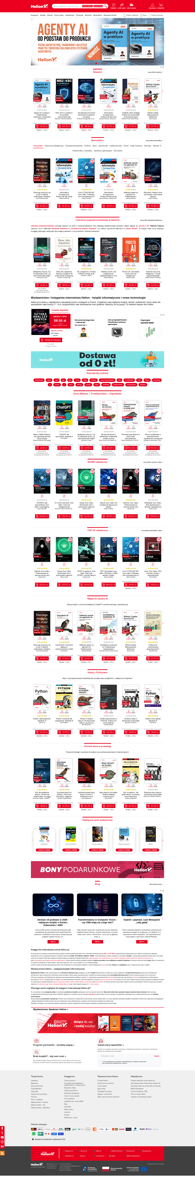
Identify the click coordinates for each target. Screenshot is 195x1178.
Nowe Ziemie (131, 228)
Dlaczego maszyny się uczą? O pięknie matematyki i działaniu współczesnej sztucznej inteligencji (42, 196)
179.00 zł (66, 516)
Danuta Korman (104, 119)
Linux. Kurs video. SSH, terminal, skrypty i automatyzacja (153, 573)
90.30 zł (155, 448)
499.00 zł (110, 584)
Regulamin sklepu (70, 1088)
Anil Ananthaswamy (42, 198)
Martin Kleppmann (127, 440)
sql (119, 380)
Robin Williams (80, 982)
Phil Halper (47, 440)
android (106, 385)
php (85, 380)
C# (87, 977)
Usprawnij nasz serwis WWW (73, 1101)
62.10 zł (43, 448)
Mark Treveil (103, 440)
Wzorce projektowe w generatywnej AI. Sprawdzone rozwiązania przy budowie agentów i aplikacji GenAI (153, 438)
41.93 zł (43, 285)
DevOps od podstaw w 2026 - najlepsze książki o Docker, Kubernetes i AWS (53, 922)
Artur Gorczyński (60, 509)
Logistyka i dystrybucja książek (141, 1097)
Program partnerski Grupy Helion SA (143, 1080)
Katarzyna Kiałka (114, 198)
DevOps (147, 146)
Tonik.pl (161, 1164)
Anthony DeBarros (130, 798)
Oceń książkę (102, 1086)
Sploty (113, 1156)
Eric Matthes (64, 722)
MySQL (42, 979)
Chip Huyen (64, 651)
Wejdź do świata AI (97, 598)
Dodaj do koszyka (53, 340)
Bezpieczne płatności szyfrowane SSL (50, 1139)
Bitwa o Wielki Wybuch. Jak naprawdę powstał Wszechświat (42, 436)
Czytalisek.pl (100, 1156)
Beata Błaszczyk (65, 984)
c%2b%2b (129, 380)
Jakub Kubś (130, 509)
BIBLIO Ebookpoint (137, 1089)
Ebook (55, 335)
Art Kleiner (157, 277)
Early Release (81, 393)
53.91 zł (65, 448)
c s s (77, 380)
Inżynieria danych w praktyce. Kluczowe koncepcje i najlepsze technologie (64, 796)
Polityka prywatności (71, 1090)
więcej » (124, 1063)
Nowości (88, 15)
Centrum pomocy (69, 1080)
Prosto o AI (144, 226)
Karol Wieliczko (86, 798)
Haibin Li (42, 798)
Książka (56, 333)
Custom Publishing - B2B (139, 1091)
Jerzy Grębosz (94, 984)
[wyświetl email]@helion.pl (72, 1166)
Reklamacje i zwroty (70, 1117)
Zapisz (156, 1056)
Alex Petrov (108, 798)
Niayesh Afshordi (38, 440)
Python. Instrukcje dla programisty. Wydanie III (64, 720)
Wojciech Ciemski (60, 119)
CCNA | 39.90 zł (88, 6)
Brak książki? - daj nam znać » (49, 1056)
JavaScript (103, 146)
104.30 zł (132, 448)
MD (69, 277)
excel (57, 385)
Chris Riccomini (138, 440)
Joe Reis (60, 798)
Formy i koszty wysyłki (71, 1096)
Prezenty (34, 1097)
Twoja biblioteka (36, 1089)
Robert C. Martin (86, 275)
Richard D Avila (104, 651)
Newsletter (67, 1107)
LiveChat (67, 1112)
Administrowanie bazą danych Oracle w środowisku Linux (86, 794)
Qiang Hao (147, 796)
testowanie (131, 385)
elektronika (134, 958)
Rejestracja (34, 1083)
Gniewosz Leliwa (42, 277)
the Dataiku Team (112, 440)
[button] (88, 63)
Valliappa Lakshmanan (151, 440)
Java (94, 146)
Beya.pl (82, 1156)
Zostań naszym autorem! (106, 1083)
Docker (111, 977)
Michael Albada (131, 198)
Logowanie (34, 1080)
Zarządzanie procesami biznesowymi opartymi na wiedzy (86, 115)
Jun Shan (35, 798)
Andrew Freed (125, 119)
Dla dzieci (118, 151)
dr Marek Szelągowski (84, 119)
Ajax (114, 979)
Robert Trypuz (130, 277)
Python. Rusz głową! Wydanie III (153, 720)
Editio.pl (98, 1151)
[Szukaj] (105, 6)
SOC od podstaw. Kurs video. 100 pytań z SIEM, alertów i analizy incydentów (108, 574)
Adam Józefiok (86, 198)
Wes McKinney (86, 724)
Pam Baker (64, 438)
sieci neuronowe (107, 380)
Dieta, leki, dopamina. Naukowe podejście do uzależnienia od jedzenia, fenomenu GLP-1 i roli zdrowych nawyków (64, 276)
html (96, 385)
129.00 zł (88, 516)
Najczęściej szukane (97, 373)
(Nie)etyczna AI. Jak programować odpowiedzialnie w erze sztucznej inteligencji (108, 275)
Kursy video (59, 15)
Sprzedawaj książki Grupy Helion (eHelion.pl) (145, 1083)
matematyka (38, 960)
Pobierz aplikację (132, 15)
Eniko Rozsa (135, 119)
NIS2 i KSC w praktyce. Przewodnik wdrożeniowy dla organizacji (64, 116)
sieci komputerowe (104, 958)
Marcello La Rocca (131, 722)
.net (139, 380)
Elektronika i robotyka (82, 151)
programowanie (93, 958)
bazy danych (115, 958)
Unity (61, 979)
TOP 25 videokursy (97, 530)
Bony (145, 15)
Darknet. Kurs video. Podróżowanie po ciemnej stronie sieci (130, 505)
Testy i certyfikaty (37, 1099)
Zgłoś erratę (101, 1089)
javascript (39, 380)
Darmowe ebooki (110, 15)
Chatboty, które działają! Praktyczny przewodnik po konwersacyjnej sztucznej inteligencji (131, 116)
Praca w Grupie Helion (138, 1094)
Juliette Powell (149, 277)
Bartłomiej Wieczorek (72, 119)
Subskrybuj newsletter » (111, 1045)
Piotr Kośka (153, 577)
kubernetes (118, 385)
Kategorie (34, 15)
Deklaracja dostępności (71, 1093)
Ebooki (50, 15)
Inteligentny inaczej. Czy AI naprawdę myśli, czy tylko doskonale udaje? (42, 274)
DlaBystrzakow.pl (117, 1151)
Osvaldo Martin (108, 724)
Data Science (136, 146)
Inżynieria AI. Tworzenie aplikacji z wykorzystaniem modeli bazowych (64, 648)
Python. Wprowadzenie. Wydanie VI (42, 720)
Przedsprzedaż (99, 393)
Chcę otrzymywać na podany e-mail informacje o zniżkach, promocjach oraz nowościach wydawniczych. (124, 1062)
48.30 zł (110, 448)
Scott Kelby (88, 982)
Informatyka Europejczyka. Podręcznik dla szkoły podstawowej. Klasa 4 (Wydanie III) (108, 196)
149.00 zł (110, 516)
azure (88, 385)
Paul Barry (153, 722)
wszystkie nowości (155, 72)
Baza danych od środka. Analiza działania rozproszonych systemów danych (109, 796)
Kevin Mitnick (99, 982)
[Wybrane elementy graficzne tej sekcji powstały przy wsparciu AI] (163, 67)
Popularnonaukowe (74, 146)
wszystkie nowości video (152, 462)
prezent (103, 965)
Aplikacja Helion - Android (39, 1102)
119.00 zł (155, 584)
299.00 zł (43, 516)
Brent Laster (153, 119)
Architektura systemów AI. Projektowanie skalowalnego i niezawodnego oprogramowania (108, 649)
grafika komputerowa (144, 958)
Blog (97, 884)
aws (49, 380)
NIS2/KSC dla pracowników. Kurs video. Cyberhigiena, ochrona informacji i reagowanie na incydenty (42, 507)
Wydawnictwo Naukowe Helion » (50, 1009)
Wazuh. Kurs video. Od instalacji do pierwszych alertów (108, 505)
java (71, 385)
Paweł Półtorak (108, 277)
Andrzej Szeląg (43, 984)
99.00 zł (88, 584)
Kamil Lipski (86, 577)
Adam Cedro (86, 509)
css (56, 380)
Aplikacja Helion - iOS (38, 1105)
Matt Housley (67, 798)
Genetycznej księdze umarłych (83, 228)
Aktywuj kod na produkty (39, 1094)
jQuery (103, 979)
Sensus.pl (83, 1151)
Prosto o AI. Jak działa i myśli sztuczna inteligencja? (130, 274)
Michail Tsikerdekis (156, 796)
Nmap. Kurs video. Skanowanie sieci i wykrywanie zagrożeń (86, 505)
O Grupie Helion (103, 1080)
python (143, 385)
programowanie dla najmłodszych (55, 960)
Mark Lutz (42, 722)
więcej (53, 942)
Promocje (79, 15)
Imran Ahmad (114, 651)
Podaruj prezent (157, 15)
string (79, 385)
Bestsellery (97, 15)
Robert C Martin (70, 982)
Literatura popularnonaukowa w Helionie (97, 220)
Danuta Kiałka (103, 198)
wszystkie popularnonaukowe (151, 220)
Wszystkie (38, 146)
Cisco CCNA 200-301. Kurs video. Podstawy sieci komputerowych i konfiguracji (86, 195)
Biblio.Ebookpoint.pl (133, 1156)
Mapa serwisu (68, 1109)
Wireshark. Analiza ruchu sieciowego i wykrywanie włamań (153, 194)
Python (87, 146)
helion (93, 380)
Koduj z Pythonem (97, 672)
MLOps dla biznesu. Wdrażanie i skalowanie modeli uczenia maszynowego (108, 437)
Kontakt (66, 1115)
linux (147, 380)
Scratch (135, 977)
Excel (126, 146)
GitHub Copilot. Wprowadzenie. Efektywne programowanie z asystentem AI (153, 117)
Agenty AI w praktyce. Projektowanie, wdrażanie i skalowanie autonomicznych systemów (42, 117)
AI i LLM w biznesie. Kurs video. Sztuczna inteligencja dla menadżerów (64, 506)
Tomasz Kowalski (54, 984)
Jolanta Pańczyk (64, 198)
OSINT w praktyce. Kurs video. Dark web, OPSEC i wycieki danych (86, 573)
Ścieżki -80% (98, 6)
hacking (157, 380)
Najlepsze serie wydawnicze (97, 820)
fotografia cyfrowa (125, 958)
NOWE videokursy (98, 462)
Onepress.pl (69, 1151)
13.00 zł (110, 206)
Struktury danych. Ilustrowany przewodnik (130, 720)
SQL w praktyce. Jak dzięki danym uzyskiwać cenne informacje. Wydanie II (131, 796)
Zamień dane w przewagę (97, 746)
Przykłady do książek (105, 1091)
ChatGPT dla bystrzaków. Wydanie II (64, 435)
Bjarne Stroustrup (58, 982)
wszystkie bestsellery (154, 140)
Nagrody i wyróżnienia (105, 1094)
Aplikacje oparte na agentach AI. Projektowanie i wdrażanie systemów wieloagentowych (131, 196)
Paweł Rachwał (70, 509)
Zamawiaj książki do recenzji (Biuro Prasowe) (145, 1086)
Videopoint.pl (69, 1156)
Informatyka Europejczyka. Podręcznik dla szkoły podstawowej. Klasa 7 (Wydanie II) (64, 196)
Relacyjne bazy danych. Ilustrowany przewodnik (153, 793)
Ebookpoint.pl (146, 1151)
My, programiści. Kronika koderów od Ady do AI (86, 273)
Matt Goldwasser (50, 798)
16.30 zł (66, 206)
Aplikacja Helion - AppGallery (40, 1108)
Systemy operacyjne (103, 151)
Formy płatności (69, 1098)
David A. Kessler (63, 277)
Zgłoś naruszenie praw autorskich (108, 1097)
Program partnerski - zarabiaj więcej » (53, 1045)
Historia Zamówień (37, 1086)
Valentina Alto (42, 119)
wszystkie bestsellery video (152, 530)
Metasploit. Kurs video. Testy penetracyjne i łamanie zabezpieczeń (153, 505)
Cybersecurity (115, 146)
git (70, 380)
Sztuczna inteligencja (54, 146)
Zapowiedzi (115, 393)
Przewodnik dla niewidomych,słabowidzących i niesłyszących (74, 1084)
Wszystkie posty (156, 884)
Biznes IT (157, 146)
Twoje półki (34, 1091)
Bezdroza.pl (131, 1151)
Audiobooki (69, 15)
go (63, 380)
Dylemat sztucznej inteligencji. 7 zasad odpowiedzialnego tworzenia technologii (153, 275)
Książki (43, 15)
